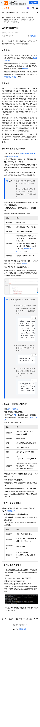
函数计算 (24, 263)
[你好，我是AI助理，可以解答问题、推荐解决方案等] (28, 8)
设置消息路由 (10, 511)
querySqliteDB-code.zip (28, 153)
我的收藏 (33, 36)
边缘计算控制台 (12, 409)
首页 (3, 18)
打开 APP (34, 3)
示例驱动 (25, 68)
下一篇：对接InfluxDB (30, 619)
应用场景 (6, 22)
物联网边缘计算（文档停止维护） (16, 18)
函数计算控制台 (12, 156)
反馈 (23, 629)
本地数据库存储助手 (11, 77)
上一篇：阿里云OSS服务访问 (12, 619)
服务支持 (30, 18)
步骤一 (15, 415)
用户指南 (23, 20)
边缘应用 (31, 20)
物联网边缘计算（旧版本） (11, 20)
